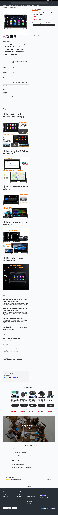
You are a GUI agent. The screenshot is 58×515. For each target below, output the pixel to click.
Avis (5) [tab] (8, 41)
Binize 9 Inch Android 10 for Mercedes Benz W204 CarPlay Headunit (10, 7)
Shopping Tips (29, 501)
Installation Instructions (31, 496)
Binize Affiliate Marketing (7, 494)
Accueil (4, 7)
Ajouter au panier (48, 22)
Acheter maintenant (44, 25)
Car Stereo (4, 5)
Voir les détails (15, 405)
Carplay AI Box (10, 5)
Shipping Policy (18, 498)
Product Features (30, 494)
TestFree (37, 5)
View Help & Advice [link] (29, 433)
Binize (33, 9)
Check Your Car (5, 496)
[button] (55, 3)
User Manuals (29, 503)
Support (33, 5)
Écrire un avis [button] (49, 479)
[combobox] (29, 3)
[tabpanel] (16, 206)
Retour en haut (29, 486)
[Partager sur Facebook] (38, 35)
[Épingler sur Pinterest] (40, 35)
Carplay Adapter (16, 5)
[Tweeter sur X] (37, 35)
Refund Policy (18, 496)
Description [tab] (4, 41)
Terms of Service (19, 494)
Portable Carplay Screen (25, 5)
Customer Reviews (30, 498)
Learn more (11, 0)
